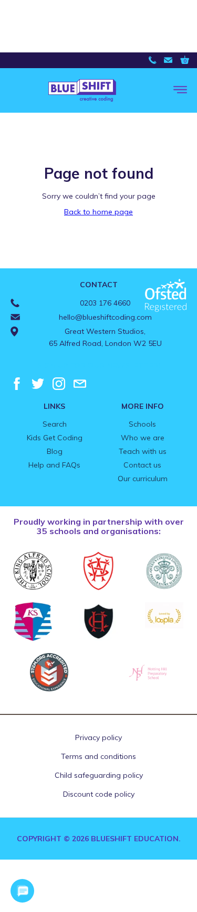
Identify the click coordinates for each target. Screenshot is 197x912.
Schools (142, 424)
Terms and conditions (98, 756)
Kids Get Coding (54, 437)
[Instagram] (59, 383)
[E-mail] (80, 383)
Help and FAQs (54, 465)
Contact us (142, 465)
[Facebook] (17, 383)
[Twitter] (38, 383)
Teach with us (143, 451)
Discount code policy (98, 794)
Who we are (142, 437)
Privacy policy (98, 737)
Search (55, 424)
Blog (55, 451)
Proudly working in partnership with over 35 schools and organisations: (99, 526)
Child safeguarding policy (99, 775)
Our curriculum (143, 478)
